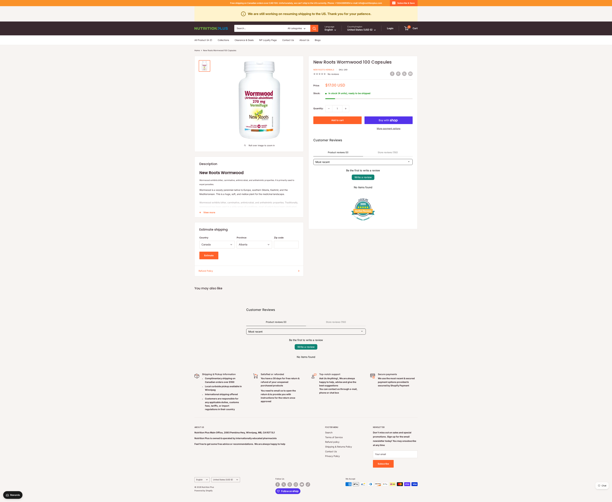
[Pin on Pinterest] (398, 73)
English (199, 479)
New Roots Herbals (323, 69)
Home (197, 50)
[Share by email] (410, 73)
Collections (223, 40)
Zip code (279, 237)
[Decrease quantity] (328, 108)
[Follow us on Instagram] (296, 484)
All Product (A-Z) (203, 40)
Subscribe (383, 463)
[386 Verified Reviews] (363, 222)
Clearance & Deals (244, 40)
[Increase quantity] (345, 108)
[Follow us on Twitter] (283, 484)
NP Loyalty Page (268, 40)
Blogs (318, 40)
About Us (304, 40)
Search (328, 432)
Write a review (363, 177)
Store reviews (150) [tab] (388, 152)
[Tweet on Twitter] (404, 73)
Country (203, 237)
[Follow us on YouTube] (302, 484)
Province (241, 237)
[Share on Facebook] (392, 73)
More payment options (388, 128)
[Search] (314, 28)
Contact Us (288, 40)
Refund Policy (206, 270)
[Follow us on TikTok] (308, 484)
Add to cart (337, 120)
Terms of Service (334, 437)
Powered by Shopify (203, 490)
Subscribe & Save (406, 3)
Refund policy (332, 442)
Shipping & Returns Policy (338, 446)
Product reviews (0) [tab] (338, 152)
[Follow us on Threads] (290, 484)
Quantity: (318, 108)
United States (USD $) (223, 479)
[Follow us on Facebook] (277, 484)
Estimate (209, 255)
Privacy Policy (332, 456)
